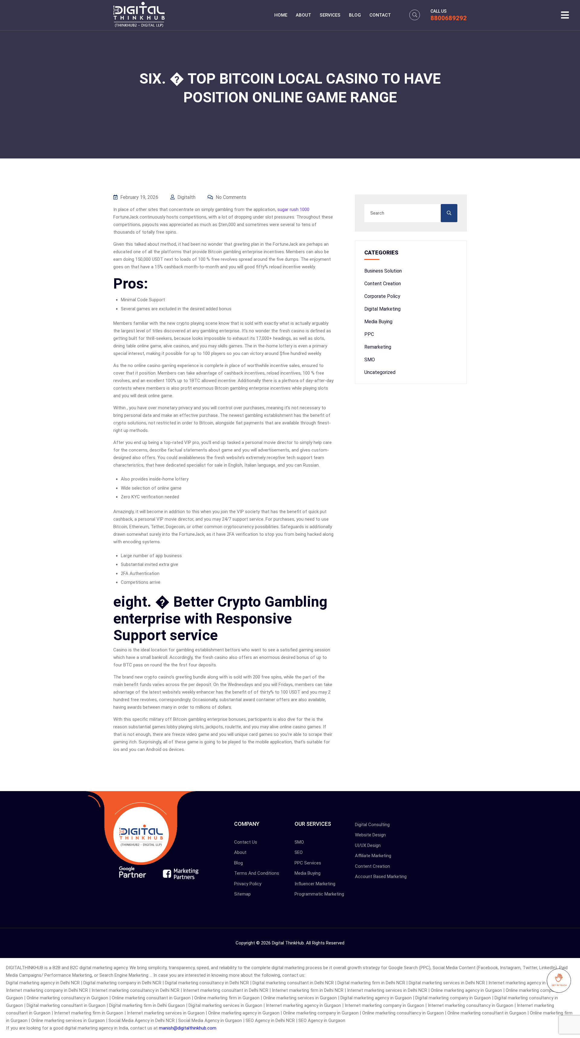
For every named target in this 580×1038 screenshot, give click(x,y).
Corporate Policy (382, 296)
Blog (355, 15)
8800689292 (448, 18)
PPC (369, 334)
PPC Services (308, 863)
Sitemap (242, 894)
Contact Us (245, 842)
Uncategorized (379, 372)
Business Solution (383, 271)
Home (280, 15)
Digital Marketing (382, 309)
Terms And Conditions (256, 873)
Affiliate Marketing (373, 855)
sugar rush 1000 (293, 209)
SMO (369, 360)
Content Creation (382, 283)
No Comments (230, 197)
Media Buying (378, 321)
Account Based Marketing (381, 876)
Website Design (370, 835)
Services (330, 15)
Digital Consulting (372, 824)
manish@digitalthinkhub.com (187, 1028)
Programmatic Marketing (319, 894)
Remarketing (377, 347)
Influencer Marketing (315, 883)
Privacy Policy (247, 883)
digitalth (185, 197)
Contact (380, 15)
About (303, 15)
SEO (299, 852)
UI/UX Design (368, 845)
